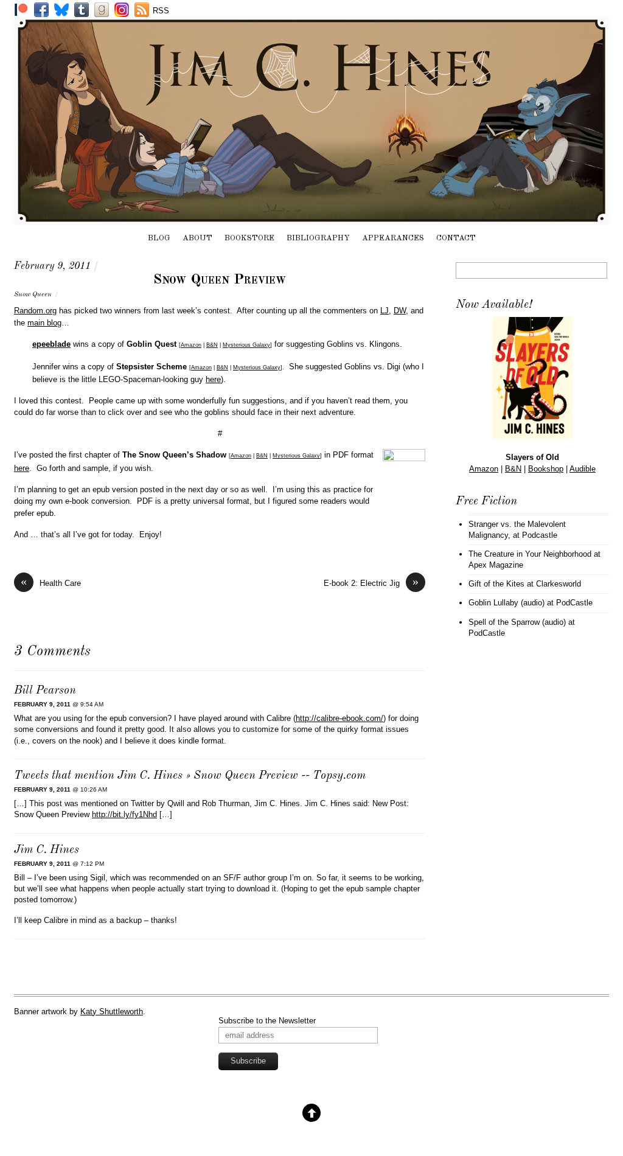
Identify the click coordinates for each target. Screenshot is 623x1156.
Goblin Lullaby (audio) (506, 602)
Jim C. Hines (46, 850)
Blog (159, 238)
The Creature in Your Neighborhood (529, 554)
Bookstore (249, 238)
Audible (582, 468)
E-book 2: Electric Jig (371, 582)
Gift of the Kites (496, 583)
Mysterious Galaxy (246, 345)
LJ (384, 310)
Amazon (191, 345)
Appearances (393, 238)
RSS (161, 10)
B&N (212, 345)
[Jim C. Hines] (311, 218)
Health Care (51, 582)
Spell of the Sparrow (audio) (517, 622)
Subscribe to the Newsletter (267, 1020)
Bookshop (545, 468)
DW (400, 310)
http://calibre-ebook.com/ (339, 718)
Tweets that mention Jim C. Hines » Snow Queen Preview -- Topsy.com (190, 776)
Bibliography (318, 238)
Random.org (35, 310)
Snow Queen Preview (219, 280)
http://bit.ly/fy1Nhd (124, 814)
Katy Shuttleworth (111, 1011)
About (197, 238)
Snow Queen (33, 294)
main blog (44, 322)
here (213, 379)
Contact (456, 238)
